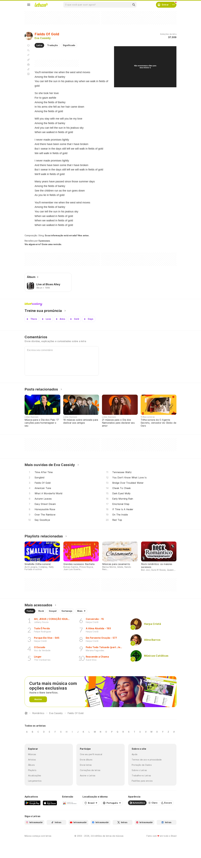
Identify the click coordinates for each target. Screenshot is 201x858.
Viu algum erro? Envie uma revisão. (43, 244)
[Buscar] (134, 5)
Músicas (32, 754)
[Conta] (173, 5)
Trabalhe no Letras (141, 775)
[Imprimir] (28, 64)
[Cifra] (28, 60)
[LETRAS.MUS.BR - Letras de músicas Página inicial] (41, 5)
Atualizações (34, 775)
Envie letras (86, 765)
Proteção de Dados (142, 765)
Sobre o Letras (139, 770)
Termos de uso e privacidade (147, 759)
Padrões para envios (142, 781)
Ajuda (134, 754)
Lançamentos (34, 781)
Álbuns (31, 765)
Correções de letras (90, 770)
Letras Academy (100, 304)
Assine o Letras (87, 775)
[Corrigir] (28, 69)
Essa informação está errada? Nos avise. (67, 235)
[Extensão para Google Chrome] (70, 802)
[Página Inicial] (26, 713)
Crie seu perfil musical (91, 754)
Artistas (32, 759)
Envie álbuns (86, 759)
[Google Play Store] (32, 802)
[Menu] (29, 5)
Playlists (32, 770)
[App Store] (50, 802)
